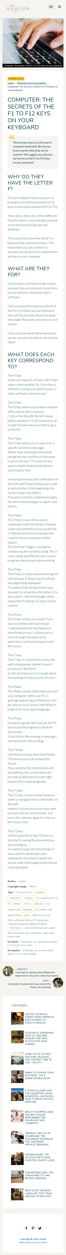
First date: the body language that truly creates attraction (38, 1193)
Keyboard (14, 897)
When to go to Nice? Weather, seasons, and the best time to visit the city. (38, 1058)
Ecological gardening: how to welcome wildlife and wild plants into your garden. (39, 1038)
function (29, 897)
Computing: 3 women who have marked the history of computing (29, 983)
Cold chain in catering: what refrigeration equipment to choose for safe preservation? (36, 972)
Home (11, 82)
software (38, 903)
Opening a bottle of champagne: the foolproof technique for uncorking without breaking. (39, 1139)
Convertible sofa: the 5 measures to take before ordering (39, 1175)
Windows (27, 909)
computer (39, 892)
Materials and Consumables (31, 82)
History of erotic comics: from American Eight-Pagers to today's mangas (39, 1018)
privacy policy (40, 1242)
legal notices (25, 1242)
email (26, 915)
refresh (17, 903)
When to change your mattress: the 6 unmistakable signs (39, 1075)
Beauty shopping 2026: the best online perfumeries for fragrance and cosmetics (39, 1117)
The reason (15, 927)
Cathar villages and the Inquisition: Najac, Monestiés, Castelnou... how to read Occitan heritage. (40, 1096)
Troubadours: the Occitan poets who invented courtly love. (40, 1157)
